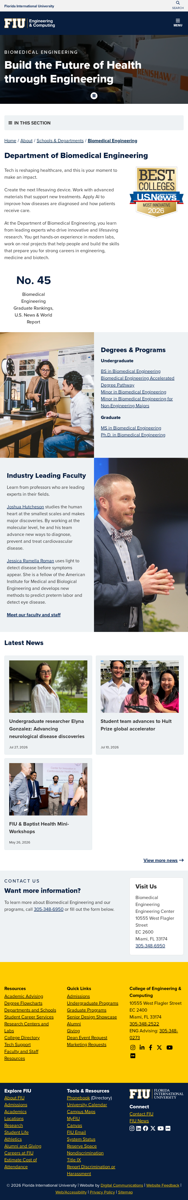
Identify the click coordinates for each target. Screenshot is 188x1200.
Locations (14, 1118)
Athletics (13, 1139)
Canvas (74, 1125)
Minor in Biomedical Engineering (133, 391)
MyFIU (73, 1118)
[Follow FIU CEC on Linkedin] (143, 1047)
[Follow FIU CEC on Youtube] (170, 1047)
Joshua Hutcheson (25, 506)
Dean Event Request (87, 1037)
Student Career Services (29, 1016)
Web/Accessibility (71, 1192)
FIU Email (76, 1132)
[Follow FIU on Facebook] (146, 1128)
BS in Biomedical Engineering (130, 371)
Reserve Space (82, 1146)
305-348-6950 (49, 909)
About (26, 140)
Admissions (78, 996)
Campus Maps (81, 1111)
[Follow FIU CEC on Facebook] (151, 1047)
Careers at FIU (18, 1152)
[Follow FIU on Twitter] (154, 1128)
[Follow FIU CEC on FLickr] (134, 1056)
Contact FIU (141, 1113)
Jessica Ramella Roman (30, 560)
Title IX (74, 1159)
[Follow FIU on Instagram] (133, 1128)
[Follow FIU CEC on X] (160, 1047)
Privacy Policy (102, 1192)
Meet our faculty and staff (34, 614)
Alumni (74, 1023)
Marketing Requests (86, 1044)
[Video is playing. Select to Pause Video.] (94, 95)
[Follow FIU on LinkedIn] (139, 1128)
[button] (178, 23)
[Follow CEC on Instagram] (134, 1047)
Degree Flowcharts (23, 1003)
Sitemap (125, 1192)
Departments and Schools (30, 1010)
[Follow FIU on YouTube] (162, 1128)
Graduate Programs (86, 1010)
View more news (161, 860)
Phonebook (78, 1097)
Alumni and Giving (22, 1146)
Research (13, 1125)
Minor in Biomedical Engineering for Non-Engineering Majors (137, 402)
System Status (81, 1139)
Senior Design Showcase (92, 1016)
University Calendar (87, 1104)
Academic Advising (23, 996)
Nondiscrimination (85, 1152)
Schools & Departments (60, 140)
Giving (73, 1030)
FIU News (139, 1120)
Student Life (16, 1132)
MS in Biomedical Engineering (131, 428)
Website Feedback (162, 1185)
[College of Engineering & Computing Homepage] (29, 23)
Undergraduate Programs (92, 1003)
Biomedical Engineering (112, 140)
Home (10, 140)
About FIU (14, 1097)
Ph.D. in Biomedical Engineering (133, 434)
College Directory (22, 1037)
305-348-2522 (144, 1023)
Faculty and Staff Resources (21, 1054)
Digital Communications (122, 1185)
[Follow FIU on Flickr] (169, 1128)
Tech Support (17, 1044)
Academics (15, 1111)
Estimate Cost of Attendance (20, 1163)
